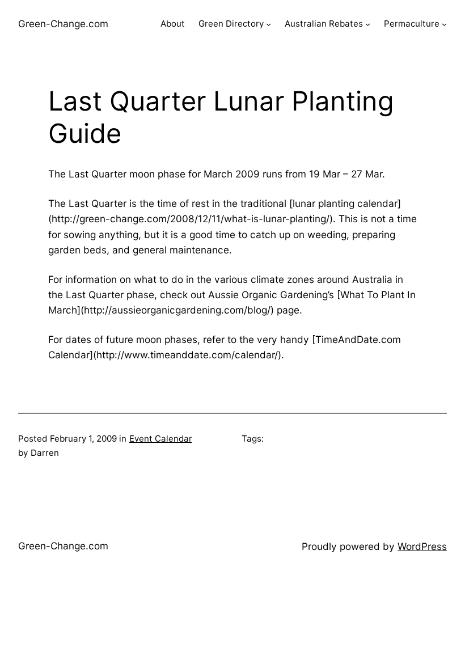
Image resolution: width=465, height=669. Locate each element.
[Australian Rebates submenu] (367, 24)
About (172, 23)
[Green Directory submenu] (268, 24)
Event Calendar (160, 438)
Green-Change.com (63, 23)
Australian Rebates (324, 23)
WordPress (422, 546)
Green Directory (231, 23)
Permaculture (411, 23)
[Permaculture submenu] (444, 24)
